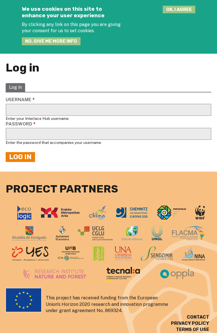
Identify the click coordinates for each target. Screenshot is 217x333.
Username (20, 99)
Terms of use (192, 329)
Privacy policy (190, 323)
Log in (15, 87)
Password (21, 124)
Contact (198, 317)
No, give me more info (51, 41)
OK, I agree (179, 9)
